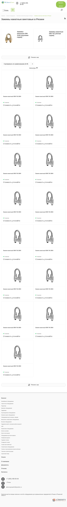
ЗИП (2, 426)
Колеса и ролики (5, 430)
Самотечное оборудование (7, 403)
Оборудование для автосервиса (8, 435)
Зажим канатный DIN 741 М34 (12, 96)
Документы (5, 465)
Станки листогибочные (6, 444)
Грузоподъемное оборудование (8, 412)
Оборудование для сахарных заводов (9, 417)
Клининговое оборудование (7, 428)
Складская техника (5, 442)
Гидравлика (3, 410)
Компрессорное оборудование (8, 415)
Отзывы (4, 468)
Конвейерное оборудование (7, 401)
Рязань (6, 10)
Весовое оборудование (6, 421)
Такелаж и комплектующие (7, 451)
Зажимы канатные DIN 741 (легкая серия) (56, 33)
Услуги (3, 457)
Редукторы (3, 405)
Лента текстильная (5, 433)
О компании (5, 461)
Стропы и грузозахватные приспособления (10, 449)
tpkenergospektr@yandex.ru (14, 487)
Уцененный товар (5, 453)
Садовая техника (5, 440)
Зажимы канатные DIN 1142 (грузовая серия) (22, 34)
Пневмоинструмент (5, 437)
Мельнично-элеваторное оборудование (10, 419)
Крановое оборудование (6, 408)
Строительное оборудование (7, 446)
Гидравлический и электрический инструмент (11, 424)
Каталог (3, 398)
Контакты (4, 472)
